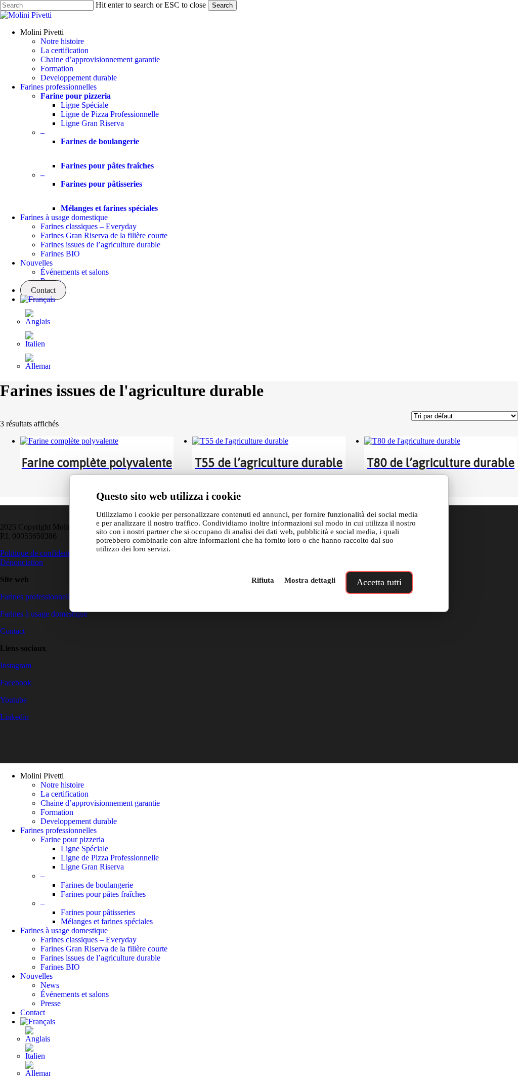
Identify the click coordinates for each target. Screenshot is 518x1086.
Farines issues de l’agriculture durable (100, 957)
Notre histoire (62, 784)
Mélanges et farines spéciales (107, 921)
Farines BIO (60, 967)
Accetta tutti (379, 582)
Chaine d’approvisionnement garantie (100, 803)
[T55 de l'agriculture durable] (240, 441)
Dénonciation (21, 562)
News (49, 985)
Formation (56, 812)
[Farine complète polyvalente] (69, 441)
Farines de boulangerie (97, 885)
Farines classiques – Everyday (88, 939)
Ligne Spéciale (84, 848)
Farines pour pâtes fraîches (103, 894)
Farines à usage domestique (44, 614)
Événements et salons (74, 994)
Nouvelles (36, 976)
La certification (64, 794)
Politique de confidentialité (42, 553)
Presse (50, 1003)
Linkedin (14, 717)
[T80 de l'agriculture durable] (412, 441)
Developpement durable (78, 821)
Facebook (15, 682)
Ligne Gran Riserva (92, 866)
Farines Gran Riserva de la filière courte (103, 948)
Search (222, 5)
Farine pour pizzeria (72, 839)
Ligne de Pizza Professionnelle (110, 857)
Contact (12, 631)
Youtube (13, 700)
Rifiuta (262, 580)
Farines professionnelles (38, 596)
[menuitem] (37, 299)
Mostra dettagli (309, 580)
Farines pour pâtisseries (98, 912)
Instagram (15, 665)
